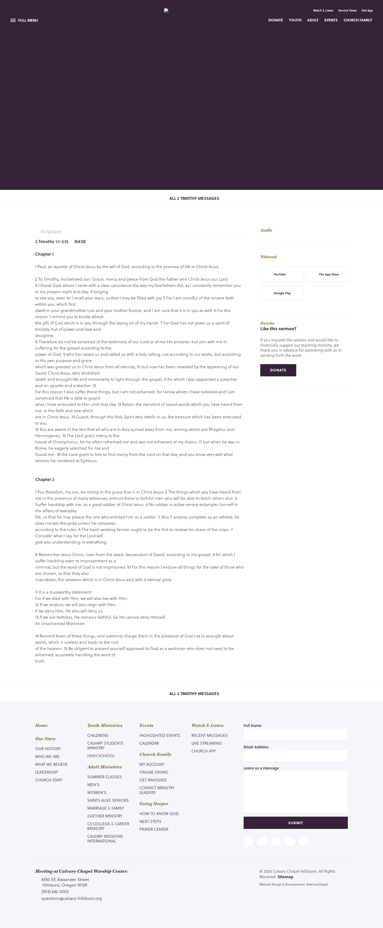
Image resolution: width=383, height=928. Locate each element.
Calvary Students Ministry (105, 745)
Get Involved (152, 780)
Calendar (149, 743)
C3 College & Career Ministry (108, 826)
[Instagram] (289, 841)
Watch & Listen (323, 10)
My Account (151, 764)
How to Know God (159, 813)
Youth (295, 20)
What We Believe (51, 764)
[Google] (303, 841)
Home (41, 725)
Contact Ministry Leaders (157, 790)
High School (101, 755)
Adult (312, 20)
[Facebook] (249, 841)
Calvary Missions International (105, 838)
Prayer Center (153, 829)
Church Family (358, 20)
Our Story (45, 739)
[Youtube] (276, 841)
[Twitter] (262, 841)
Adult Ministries (104, 767)
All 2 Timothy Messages (193, 198)
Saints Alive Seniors (108, 800)
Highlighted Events (159, 735)
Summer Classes (104, 777)
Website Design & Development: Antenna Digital (294, 884)
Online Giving (153, 772)
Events (331, 20)
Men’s (93, 784)
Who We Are (47, 756)
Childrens (97, 735)
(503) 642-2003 (55, 891)
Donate (275, 20)
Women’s (96, 792)
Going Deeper (153, 804)
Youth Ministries (104, 725)
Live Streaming (206, 743)
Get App (367, 10)
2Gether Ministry (104, 816)
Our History (48, 748)
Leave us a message (261, 768)
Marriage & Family (105, 808)
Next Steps (150, 821)
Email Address (256, 747)
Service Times (347, 10)
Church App (203, 751)
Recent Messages (209, 735)
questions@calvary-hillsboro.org (71, 898)
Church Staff (48, 780)
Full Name (252, 725)
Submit (295, 822)
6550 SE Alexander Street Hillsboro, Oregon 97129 (65, 882)
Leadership (46, 772)
